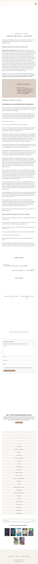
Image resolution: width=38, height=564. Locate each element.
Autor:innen (19, 446)
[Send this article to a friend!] (15, 259)
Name (4, 356)
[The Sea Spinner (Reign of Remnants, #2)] (30, 535)
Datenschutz (11, 556)
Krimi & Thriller (19, 475)
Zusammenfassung (19, 513)
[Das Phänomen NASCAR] (21, 544)
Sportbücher (19, 510)
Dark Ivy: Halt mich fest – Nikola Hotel (23, 270)
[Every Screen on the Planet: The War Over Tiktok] (7, 535)
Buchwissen (19, 455)
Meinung (19, 484)
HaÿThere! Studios (21, 561)
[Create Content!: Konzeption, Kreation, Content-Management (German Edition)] (19, 535)
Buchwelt (19, 452)
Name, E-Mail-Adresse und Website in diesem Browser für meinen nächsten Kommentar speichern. (18, 367)
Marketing (19, 481)
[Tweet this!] (22, 259)
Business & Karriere (19, 458)
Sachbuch (19, 498)
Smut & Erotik (19, 504)
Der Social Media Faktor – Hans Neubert (19, 331)
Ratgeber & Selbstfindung (19, 487)
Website (4, 364)
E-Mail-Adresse (5, 360)
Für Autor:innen (19, 466)
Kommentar (5, 345)
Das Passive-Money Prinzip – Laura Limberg (16, 265)
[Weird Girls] (24, 535)
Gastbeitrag (19, 469)
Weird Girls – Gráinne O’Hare (11, 296)
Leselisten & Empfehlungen (19, 478)
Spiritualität (19, 507)
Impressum (17, 556)
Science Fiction (19, 501)
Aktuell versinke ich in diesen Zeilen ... (19, 525)
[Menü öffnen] (35, 4)
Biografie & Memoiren (19, 449)
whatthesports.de (26, 556)
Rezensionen (17, 33)
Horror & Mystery (19, 472)
